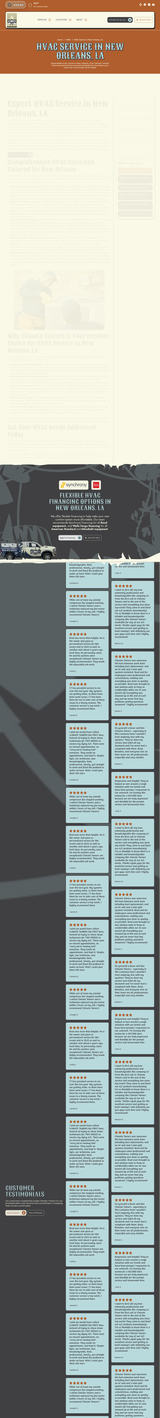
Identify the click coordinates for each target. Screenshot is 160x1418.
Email (122, 107)
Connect (55, 442)
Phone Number (126, 96)
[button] (44, 19)
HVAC (68, 40)
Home (59, 40)
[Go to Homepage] (12, 20)
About (79, 19)
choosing (12, 409)
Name (122, 85)
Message (123, 117)
